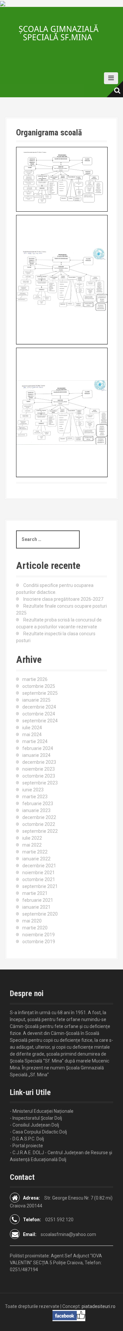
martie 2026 (35, 679)
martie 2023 (35, 796)
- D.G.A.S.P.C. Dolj (27, 1138)
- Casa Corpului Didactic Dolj (38, 1131)
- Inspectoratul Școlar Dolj (36, 1118)
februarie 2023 (37, 803)
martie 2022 (35, 851)
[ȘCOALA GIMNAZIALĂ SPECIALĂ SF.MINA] (61, 32)
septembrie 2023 (40, 782)
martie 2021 (35, 893)
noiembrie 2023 (38, 769)
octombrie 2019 (38, 941)
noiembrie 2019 (38, 934)
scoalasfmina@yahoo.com (68, 1234)
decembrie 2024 (39, 707)
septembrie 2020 (40, 914)
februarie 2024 (37, 748)
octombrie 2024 (38, 713)
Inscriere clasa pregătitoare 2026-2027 (63, 599)
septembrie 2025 (40, 693)
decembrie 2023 (39, 762)
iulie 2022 (32, 838)
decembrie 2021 (39, 865)
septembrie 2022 (40, 831)
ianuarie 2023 (36, 810)
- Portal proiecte (26, 1145)
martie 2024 (35, 741)
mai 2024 (32, 734)
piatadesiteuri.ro (98, 1306)
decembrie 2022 (39, 817)
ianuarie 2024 (36, 755)
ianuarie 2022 (36, 858)
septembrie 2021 (40, 886)
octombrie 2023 (38, 776)
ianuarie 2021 (36, 907)
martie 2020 (35, 927)
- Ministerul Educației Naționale (41, 1111)
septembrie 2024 (40, 720)
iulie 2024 (32, 727)
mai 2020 (32, 920)
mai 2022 (32, 845)
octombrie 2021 (38, 879)
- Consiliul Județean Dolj (34, 1125)
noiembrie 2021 (38, 872)
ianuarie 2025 (36, 700)
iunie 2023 (33, 789)
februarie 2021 (37, 900)
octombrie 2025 (38, 686)
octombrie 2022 (38, 824)
